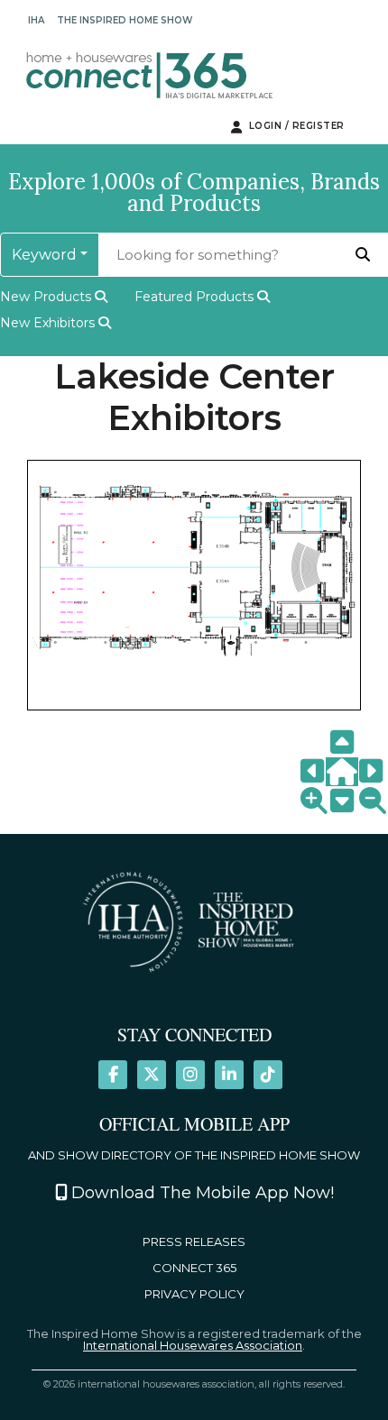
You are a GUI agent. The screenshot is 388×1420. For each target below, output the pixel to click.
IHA (36, 20)
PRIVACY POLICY (194, 1294)
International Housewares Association (192, 1345)
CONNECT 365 (194, 1268)
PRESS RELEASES (194, 1242)
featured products (195, 296)
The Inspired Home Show (124, 20)
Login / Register (295, 126)
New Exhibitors (49, 322)
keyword (44, 254)
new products (47, 296)
